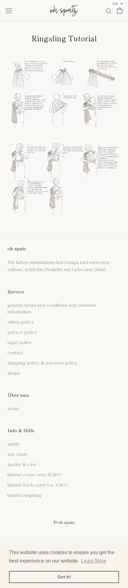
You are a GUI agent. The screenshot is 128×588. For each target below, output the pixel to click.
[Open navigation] (9, 10)
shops (13, 373)
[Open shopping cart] (119, 10)
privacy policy (22, 332)
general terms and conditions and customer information (51, 308)
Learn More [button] (93, 560)
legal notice (19, 342)
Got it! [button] (64, 576)
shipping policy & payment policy (42, 363)
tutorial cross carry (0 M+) (34, 474)
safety (13, 444)
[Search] (109, 10)
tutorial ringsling (24, 495)
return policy (20, 322)
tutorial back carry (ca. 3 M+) (37, 485)
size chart (17, 454)
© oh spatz (64, 522)
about (13, 408)
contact (15, 352)
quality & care (21, 464)
